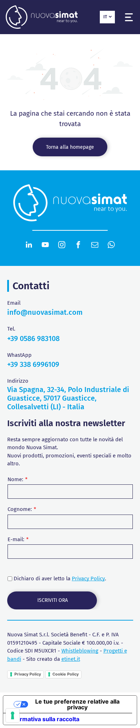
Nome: (15, 479)
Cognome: (20, 509)
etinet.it (70, 659)
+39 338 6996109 (33, 364)
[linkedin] (28, 245)
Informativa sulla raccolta (44, 719)
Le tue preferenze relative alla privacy (77, 704)
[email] (94, 245)
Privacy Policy (88, 578)
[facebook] (78, 245)
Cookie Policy (65, 674)
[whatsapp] (111, 245)
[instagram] (61, 245)
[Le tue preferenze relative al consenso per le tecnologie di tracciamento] (12, 715)
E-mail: (16, 539)
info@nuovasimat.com (45, 312)
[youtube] (45, 245)
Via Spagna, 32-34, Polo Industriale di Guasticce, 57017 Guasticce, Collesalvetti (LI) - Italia (68, 398)
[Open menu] (128, 17)
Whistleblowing (79, 651)
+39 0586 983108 (33, 338)
